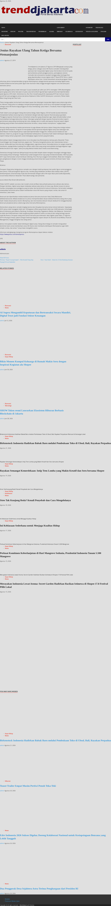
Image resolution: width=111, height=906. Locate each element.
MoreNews (23, 905)
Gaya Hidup (60, 27)
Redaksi (7, 899)
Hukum (12, 31)
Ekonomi (4, 31)
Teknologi (99, 27)
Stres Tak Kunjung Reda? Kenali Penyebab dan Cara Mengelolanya (21, 489)
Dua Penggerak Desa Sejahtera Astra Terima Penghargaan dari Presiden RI (39, 888)
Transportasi (31, 31)
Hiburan (60, 31)
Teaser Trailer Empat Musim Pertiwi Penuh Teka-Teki (28, 785)
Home (2, 42)
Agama (51, 31)
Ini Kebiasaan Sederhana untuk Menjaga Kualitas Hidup (18, 519)
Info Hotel (5, 35)
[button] (55, 24)
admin (2, 60)
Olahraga (69, 31)
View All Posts (4, 258)
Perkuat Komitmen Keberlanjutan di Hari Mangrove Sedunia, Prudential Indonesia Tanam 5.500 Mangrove (34, 544)
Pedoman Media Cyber (12, 901)
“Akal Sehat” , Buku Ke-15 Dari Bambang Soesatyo (57, 260)
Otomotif (89, 27)
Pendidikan (42, 31)
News (3, 27)
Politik (20, 31)
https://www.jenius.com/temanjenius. (12, 234)
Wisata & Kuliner (92, 31)
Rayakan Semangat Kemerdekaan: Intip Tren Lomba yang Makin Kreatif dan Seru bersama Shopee (32, 462)
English (103, 31)
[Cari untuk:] (55, 39)
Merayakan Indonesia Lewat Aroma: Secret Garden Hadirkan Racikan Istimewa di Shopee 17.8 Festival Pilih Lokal (36, 575)
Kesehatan (79, 31)
